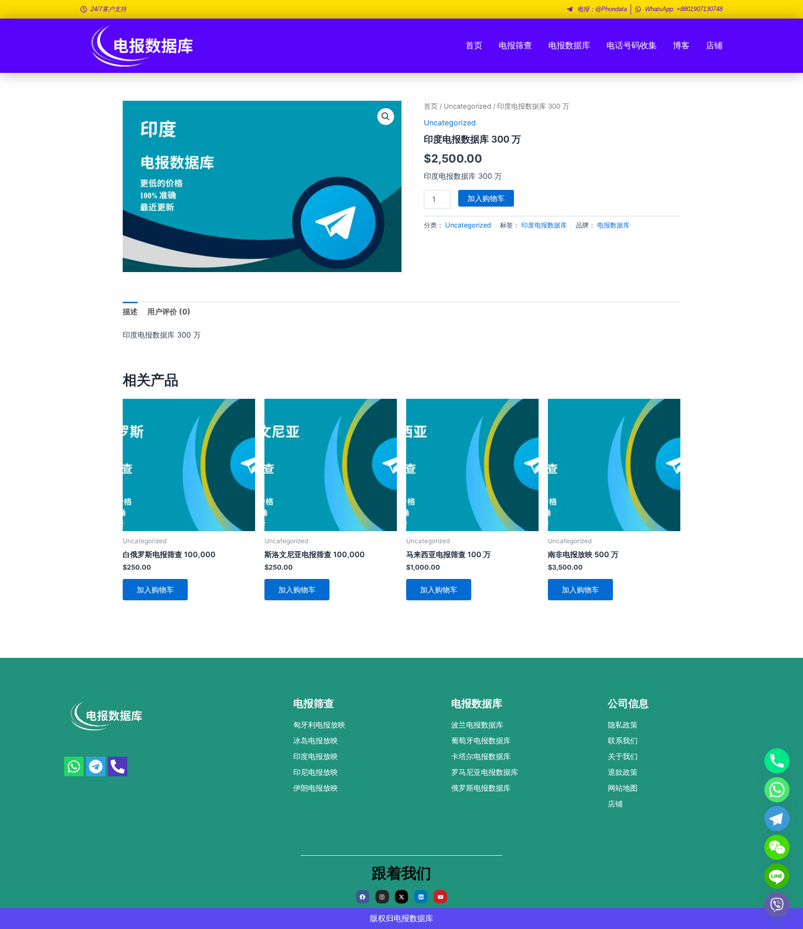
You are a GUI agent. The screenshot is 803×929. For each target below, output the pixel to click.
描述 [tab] (130, 311)
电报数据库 (569, 45)
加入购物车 (486, 198)
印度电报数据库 (544, 225)
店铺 (714, 45)
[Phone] (777, 760)
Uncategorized (467, 106)
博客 (681, 45)
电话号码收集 (631, 45)
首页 (474, 45)
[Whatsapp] (777, 789)
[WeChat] (777, 847)
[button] (385, 116)
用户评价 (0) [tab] (169, 311)
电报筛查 (515, 45)
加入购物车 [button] (155, 589)
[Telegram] (777, 818)
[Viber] (777, 904)
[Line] (777, 876)
